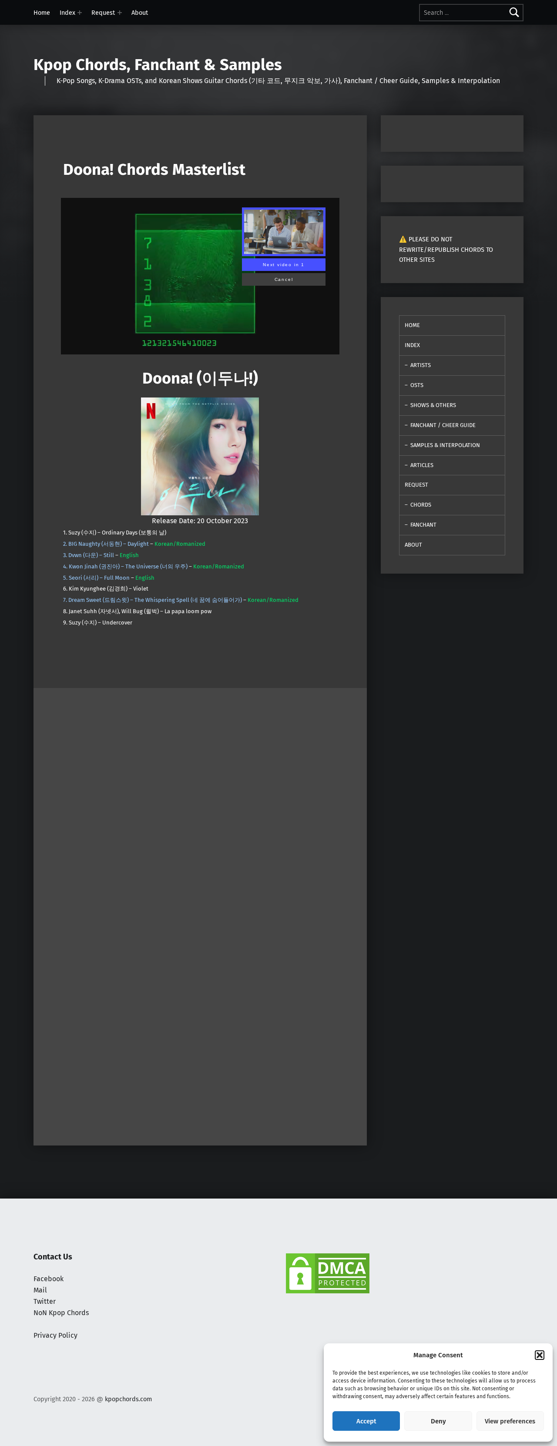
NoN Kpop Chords (61, 1313)
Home (42, 13)
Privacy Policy (55, 1335)
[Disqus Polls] (200, 796)
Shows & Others (433, 405)
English (129, 555)
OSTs (416, 385)
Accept (366, 1421)
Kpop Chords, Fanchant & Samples (158, 64)
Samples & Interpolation (445, 445)
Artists (420, 365)
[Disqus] (200, 1025)
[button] (539, 1355)
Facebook (49, 1279)
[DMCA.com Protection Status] (327, 1273)
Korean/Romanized (179, 544)
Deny (438, 1421)
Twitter (45, 1301)
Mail (40, 1290)
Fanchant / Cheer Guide (443, 425)
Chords (420, 504)
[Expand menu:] (79, 12)
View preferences (510, 1421)
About (139, 13)
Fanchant (423, 524)
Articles (421, 465)
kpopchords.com (128, 1399)
